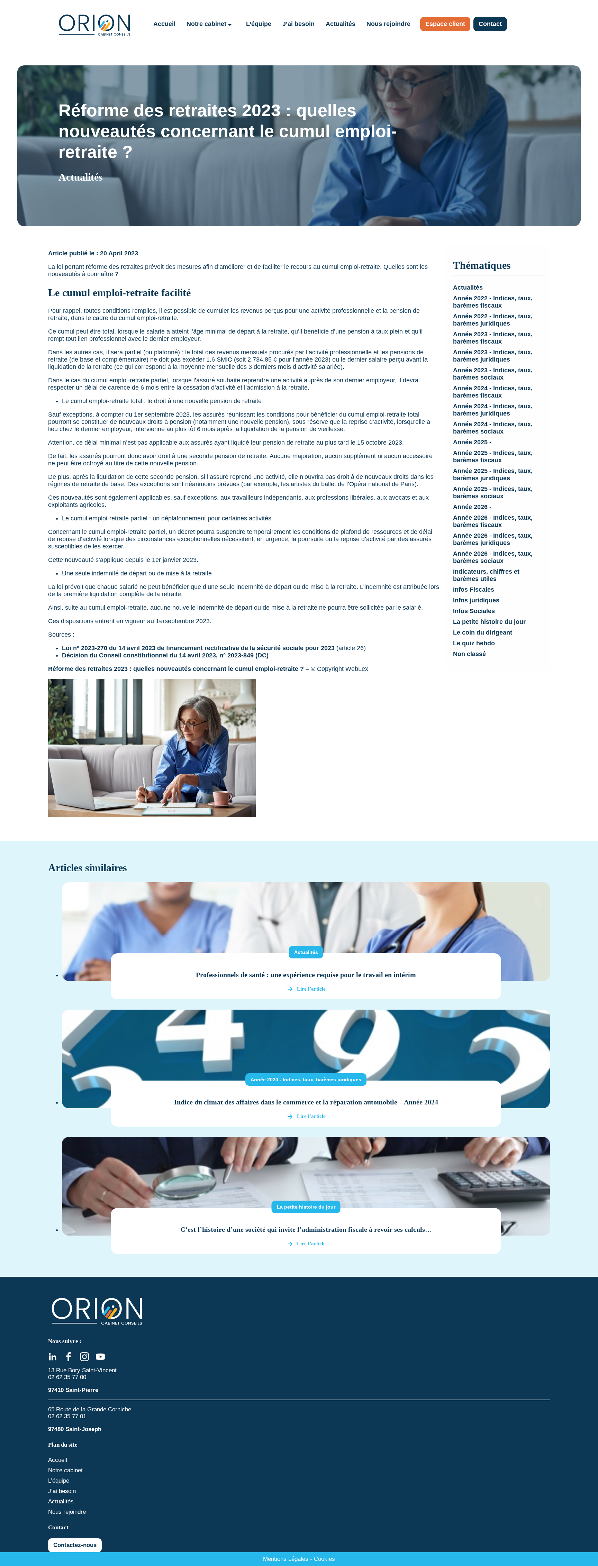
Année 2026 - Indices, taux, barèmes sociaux (493, 557)
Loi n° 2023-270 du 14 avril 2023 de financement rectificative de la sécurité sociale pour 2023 (198, 648)
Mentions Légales (285, 1559)
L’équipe (258, 23)
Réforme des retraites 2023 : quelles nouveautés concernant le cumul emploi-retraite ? (176, 668)
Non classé (469, 653)
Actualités (340, 23)
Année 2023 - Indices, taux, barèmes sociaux (493, 374)
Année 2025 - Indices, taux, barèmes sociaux (493, 492)
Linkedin (52, 1356)
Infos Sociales (474, 611)
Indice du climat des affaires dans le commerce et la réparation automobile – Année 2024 (306, 1102)
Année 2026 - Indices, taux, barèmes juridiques (493, 539)
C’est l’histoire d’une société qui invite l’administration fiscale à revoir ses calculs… (306, 1229)
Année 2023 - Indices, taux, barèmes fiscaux (493, 338)
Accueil (164, 23)
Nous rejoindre (388, 23)
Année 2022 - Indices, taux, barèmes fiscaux (493, 302)
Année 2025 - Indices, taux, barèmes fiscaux (493, 456)
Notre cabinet (206, 23)
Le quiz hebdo (474, 643)
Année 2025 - (472, 442)
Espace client (445, 23)
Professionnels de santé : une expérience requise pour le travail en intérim (306, 974)
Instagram (84, 1356)
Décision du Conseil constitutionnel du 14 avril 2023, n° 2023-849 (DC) (166, 655)
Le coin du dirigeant (482, 632)
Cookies (324, 1559)
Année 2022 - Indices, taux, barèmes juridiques (493, 320)
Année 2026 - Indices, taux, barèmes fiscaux (493, 521)
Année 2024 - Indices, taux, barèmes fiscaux (493, 392)
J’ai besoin (298, 23)
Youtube (100, 1356)
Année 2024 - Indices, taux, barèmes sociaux (493, 428)
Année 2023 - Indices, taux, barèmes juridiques (493, 356)
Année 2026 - (472, 506)
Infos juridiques (476, 600)
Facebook (68, 1356)
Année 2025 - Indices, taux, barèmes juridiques (493, 474)
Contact (490, 23)
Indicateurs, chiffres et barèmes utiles (486, 575)
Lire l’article (311, 989)
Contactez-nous (75, 1545)
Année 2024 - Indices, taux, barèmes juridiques (493, 410)
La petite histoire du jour (489, 621)
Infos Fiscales (473, 589)
